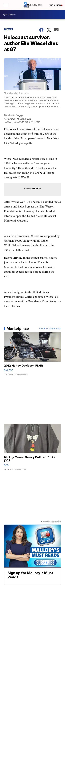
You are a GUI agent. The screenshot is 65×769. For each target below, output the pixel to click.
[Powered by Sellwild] (56, 521)
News (8, 29)
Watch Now (55, 5)
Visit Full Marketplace (50, 328)
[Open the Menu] (5, 5)
